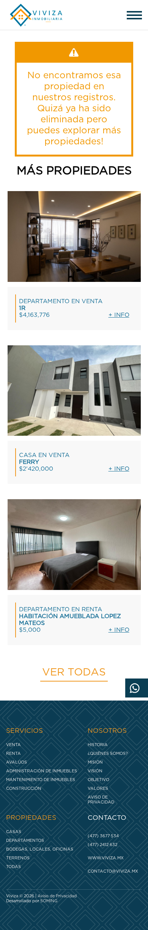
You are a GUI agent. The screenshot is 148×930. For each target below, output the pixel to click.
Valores (98, 788)
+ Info (119, 315)
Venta (13, 745)
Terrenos (18, 858)
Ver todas (74, 672)
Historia (98, 745)
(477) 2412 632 (102, 845)
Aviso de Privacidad (101, 799)
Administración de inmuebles (41, 771)
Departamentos (25, 840)
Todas (13, 867)
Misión (95, 762)
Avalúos (16, 762)
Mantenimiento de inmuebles (40, 780)
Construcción (23, 788)
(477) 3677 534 (103, 836)
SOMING (48, 901)
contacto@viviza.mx (113, 871)
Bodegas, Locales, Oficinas (39, 849)
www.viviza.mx (106, 858)
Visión (95, 771)
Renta (13, 753)
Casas (13, 832)
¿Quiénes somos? (108, 753)
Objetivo (98, 780)
